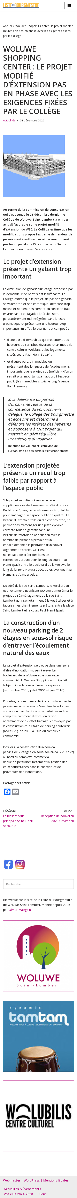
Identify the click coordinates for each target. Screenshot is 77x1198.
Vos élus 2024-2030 (18, 1194)
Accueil (7, 26)
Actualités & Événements (22, 1189)
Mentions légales (56, 1180)
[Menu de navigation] (69, 5)
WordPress (32, 1180)
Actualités (9, 120)
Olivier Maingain (20, 910)
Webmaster (11, 1180)
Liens (43, 1194)
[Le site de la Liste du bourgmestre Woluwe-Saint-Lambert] (21, 5)
